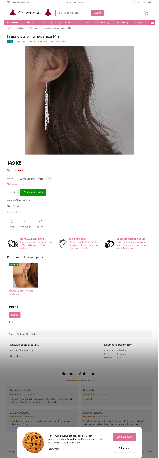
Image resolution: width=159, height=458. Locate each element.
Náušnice (121, 350)
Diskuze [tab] (35, 334)
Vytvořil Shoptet (144, 451)
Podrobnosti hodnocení (55, 41)
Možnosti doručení (15, 184)
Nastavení (53, 449)
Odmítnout (124, 448)
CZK (135, 2)
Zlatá (11, 321)
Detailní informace (15, 212)
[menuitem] (13, 22)
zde (79, 442)
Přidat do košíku (35, 192)
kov (119, 357)
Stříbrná (121, 354)
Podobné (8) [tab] (22, 334)
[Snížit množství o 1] (18, 194)
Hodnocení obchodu (76, 2)
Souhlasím (126, 437)
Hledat (97, 12)
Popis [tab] (11, 334)
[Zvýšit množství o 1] (18, 190)
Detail (14, 314)
